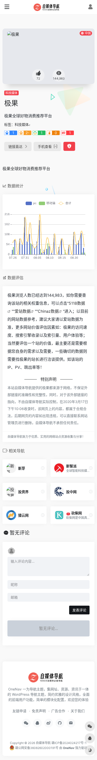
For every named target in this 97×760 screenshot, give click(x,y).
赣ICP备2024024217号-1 (69, 743)
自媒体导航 (43, 743)
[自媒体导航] (48, 7)
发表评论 (79, 610)
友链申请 (19, 711)
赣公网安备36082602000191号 (36, 748)
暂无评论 (20, 533)
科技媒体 (11, 93)
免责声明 (39, 711)
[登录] (90, 7)
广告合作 (58, 711)
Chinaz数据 (48, 311)
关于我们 (78, 711)
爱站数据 (23, 311)
